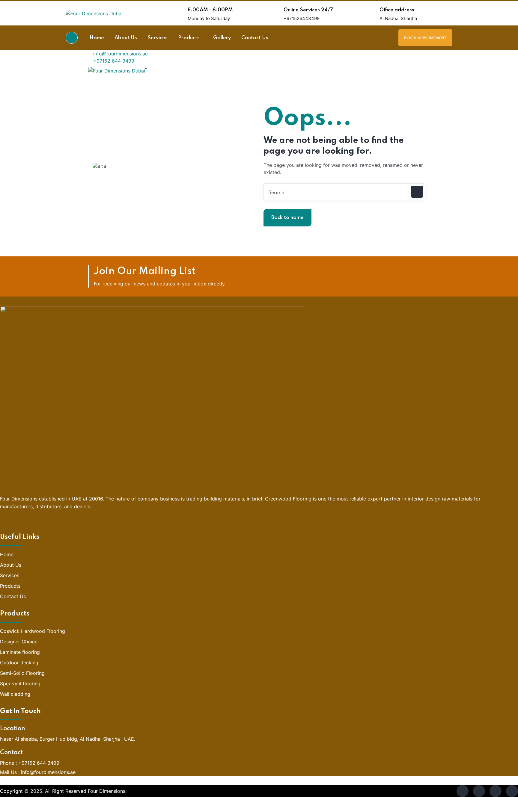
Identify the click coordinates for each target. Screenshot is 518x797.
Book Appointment (425, 38)
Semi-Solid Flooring (22, 673)
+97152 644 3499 (113, 61)
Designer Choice (18, 642)
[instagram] (512, 791)
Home (6, 554)
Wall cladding (15, 694)
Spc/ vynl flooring (20, 683)
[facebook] (463, 791)
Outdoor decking (19, 663)
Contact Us (13, 596)
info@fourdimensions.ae (120, 54)
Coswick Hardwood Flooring (32, 631)
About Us (10, 565)
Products (10, 586)
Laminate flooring (20, 652)
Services (9, 575)
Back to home (287, 217)
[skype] (496, 791)
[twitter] (479, 791)
